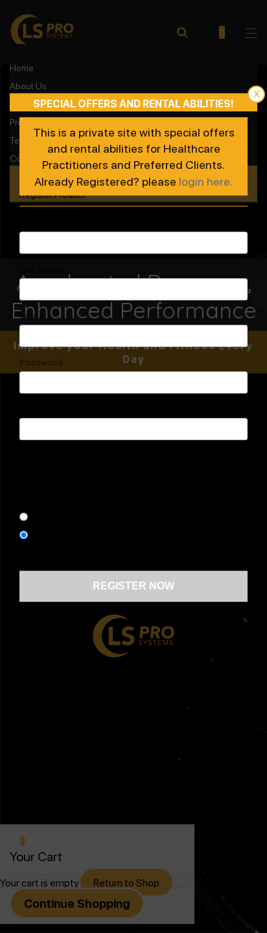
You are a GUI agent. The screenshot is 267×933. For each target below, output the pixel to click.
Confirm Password (59, 409)
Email (31, 316)
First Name (42, 222)
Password (40, 362)
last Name (41, 269)
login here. (206, 180)
